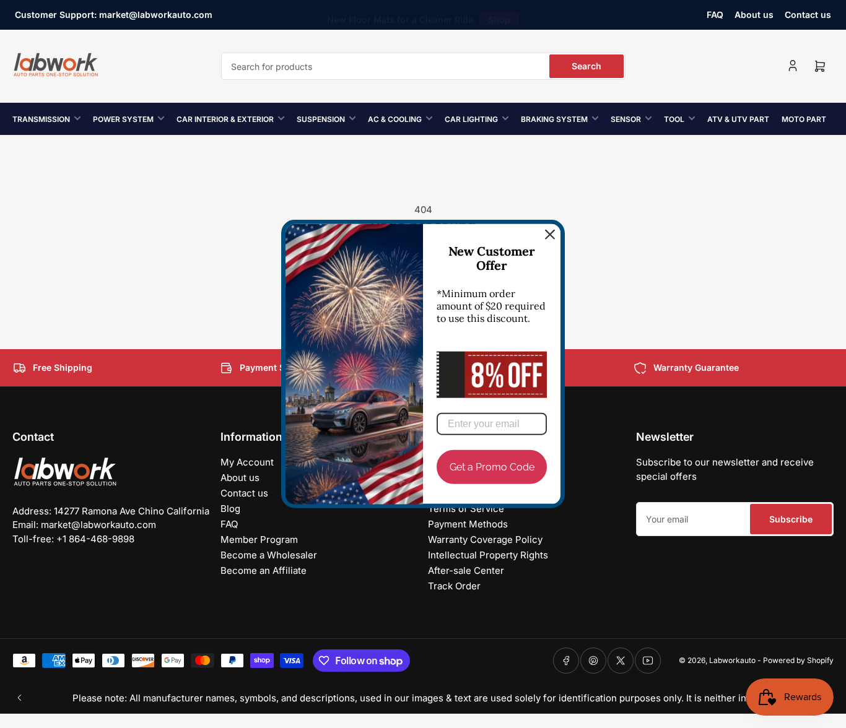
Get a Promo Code (492, 467)
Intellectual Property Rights (488, 555)
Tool (674, 119)
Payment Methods (468, 524)
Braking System (554, 119)
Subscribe (791, 519)
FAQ (715, 14)
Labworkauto (732, 660)
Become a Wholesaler (268, 555)
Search (586, 66)
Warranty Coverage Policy (485, 539)
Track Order (454, 586)
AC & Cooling (395, 119)
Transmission (41, 119)
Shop (499, 14)
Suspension (321, 119)
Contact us (808, 14)
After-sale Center (466, 570)
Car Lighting (471, 119)
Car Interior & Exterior (225, 119)
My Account (247, 462)
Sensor (626, 119)
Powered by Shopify (798, 660)
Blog (230, 508)
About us (754, 14)
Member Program (259, 539)
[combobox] (423, 66)
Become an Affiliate (263, 570)
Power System (123, 119)
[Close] (550, 234)
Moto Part (804, 119)
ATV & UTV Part (738, 119)
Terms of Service (466, 508)
